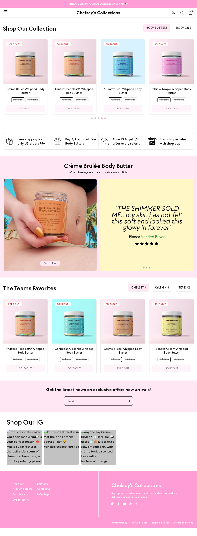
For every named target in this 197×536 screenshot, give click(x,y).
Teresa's (185, 287)
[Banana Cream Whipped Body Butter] (171, 321)
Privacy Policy (119, 522)
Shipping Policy (160, 522)
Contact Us (43, 488)
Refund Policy (139, 522)
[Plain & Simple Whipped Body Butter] (123, 61)
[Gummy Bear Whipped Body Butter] (74, 61)
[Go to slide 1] (144, 267)
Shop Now (50, 263)
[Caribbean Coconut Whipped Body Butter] (74, 321)
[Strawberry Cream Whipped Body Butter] (171, 61)
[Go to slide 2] (147, 267)
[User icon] (173, 13)
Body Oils (183, 27)
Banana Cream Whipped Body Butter (172, 350)
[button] (6, 12)
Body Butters (156, 27)
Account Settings (22, 488)
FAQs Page (43, 494)
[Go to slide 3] (149, 267)
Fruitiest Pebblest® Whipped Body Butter (25, 90)
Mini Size (33, 100)
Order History (21, 499)
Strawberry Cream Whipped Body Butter (171, 90)
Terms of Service (183, 522)
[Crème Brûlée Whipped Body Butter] (123, 321)
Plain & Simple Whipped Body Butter (123, 90)
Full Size (18, 100)
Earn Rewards (20, 494)
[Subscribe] (128, 401)
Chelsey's (138, 287)
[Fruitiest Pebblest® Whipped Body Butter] (25, 61)
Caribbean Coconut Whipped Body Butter (74, 350)
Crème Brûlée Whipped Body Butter (123, 350)
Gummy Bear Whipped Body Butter (74, 90)
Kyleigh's (162, 287)
